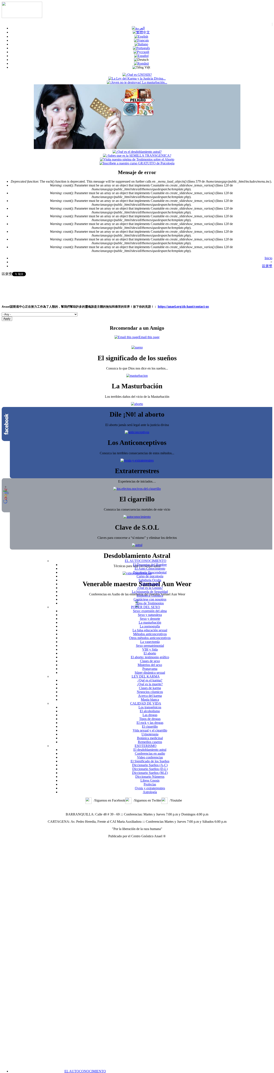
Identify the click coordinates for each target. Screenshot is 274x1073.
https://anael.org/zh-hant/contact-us (183, 306)
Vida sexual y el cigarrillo (150, 730)
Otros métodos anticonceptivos (150, 638)
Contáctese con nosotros (150, 599)
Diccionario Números (149, 776)
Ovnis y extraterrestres (150, 788)
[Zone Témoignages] (141, 40)
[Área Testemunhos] (141, 48)
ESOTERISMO (145, 746)
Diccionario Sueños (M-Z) (150, 773)
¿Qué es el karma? (149, 680)
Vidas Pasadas (149, 584)
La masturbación (150, 622)
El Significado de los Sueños (150, 761)
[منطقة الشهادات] (138, 28)
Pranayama (149, 669)
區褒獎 (267, 266)
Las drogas (150, 715)
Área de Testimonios (150, 603)
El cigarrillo (150, 726)
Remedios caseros (150, 742)
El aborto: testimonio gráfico (150, 657)
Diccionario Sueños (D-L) (150, 769)
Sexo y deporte (150, 618)
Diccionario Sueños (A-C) (150, 765)
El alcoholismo (150, 711)
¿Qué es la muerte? (150, 684)
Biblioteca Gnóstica (150, 595)
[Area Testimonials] (141, 36)
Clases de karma (150, 688)
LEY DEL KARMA (146, 676)
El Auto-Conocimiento (150, 568)
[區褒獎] (141, 32)
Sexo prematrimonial (150, 645)
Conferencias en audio (150, 753)
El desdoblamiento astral (149, 749)
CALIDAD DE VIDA (145, 703)
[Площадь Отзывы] (141, 52)
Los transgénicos (149, 707)
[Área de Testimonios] (141, 56)
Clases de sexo (150, 661)
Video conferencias (150, 757)
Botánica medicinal (150, 738)
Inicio (268, 258)
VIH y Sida (150, 649)
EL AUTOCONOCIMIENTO (85, 1071)
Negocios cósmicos (150, 692)
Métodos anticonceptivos (150, 634)
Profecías (150, 784)
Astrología (150, 792)
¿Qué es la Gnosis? (150, 588)
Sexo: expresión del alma (150, 611)
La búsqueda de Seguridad (150, 591)
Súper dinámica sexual (150, 672)
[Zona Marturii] (141, 63)
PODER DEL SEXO (145, 607)
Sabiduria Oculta (149, 580)
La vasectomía (150, 642)
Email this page (149, 337)
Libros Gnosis (149, 780)
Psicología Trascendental (150, 572)
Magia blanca (150, 699)
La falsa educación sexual (150, 630)
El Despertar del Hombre (150, 564)
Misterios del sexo (150, 665)
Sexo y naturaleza (150, 615)
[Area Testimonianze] (141, 44)
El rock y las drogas (150, 722)
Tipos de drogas (150, 719)
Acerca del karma (150, 695)
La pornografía (150, 626)
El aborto (150, 653)
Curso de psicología (150, 576)
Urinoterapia (149, 734)
